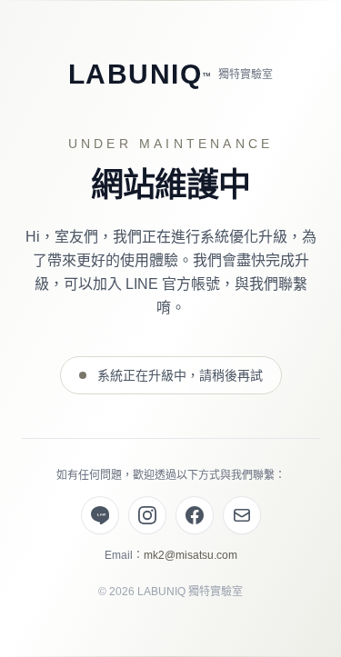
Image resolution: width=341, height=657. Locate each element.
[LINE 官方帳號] (100, 515)
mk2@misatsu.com (190, 555)
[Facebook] (194, 515)
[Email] (242, 515)
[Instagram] (147, 515)
